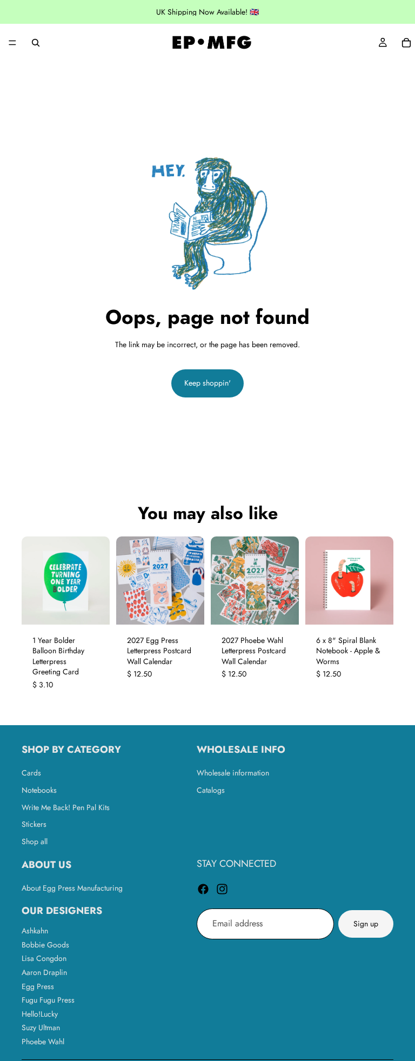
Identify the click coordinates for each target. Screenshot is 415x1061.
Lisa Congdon (44, 958)
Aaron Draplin (44, 972)
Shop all (35, 841)
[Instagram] (222, 889)
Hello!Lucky (40, 1014)
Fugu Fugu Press (48, 1000)
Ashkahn (35, 931)
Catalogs (211, 790)
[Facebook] (203, 889)
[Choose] (93, 608)
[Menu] (12, 42)
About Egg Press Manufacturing (72, 888)
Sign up (365, 923)
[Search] (36, 43)
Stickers (34, 824)
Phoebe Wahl (43, 1041)
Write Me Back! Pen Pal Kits (66, 807)
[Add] (187, 608)
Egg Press (38, 986)
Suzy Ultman (41, 1028)
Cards (31, 773)
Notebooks (39, 790)
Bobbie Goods (45, 944)
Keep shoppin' (207, 382)
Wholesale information (233, 773)
